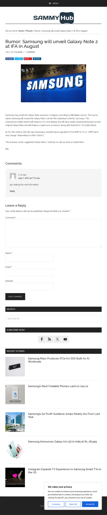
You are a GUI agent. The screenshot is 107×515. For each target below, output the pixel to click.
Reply (12, 191)
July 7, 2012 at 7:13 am (29, 178)
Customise (56, 504)
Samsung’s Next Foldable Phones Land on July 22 (58, 386)
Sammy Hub (53, 18)
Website (9, 281)
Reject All (73, 504)
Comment (10, 217)
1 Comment (30, 52)
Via (6, 149)
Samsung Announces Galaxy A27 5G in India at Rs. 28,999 (62, 441)
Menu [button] (55, 3)
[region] (73, 496)
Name (8, 253)
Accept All (90, 504)
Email (8, 267)
